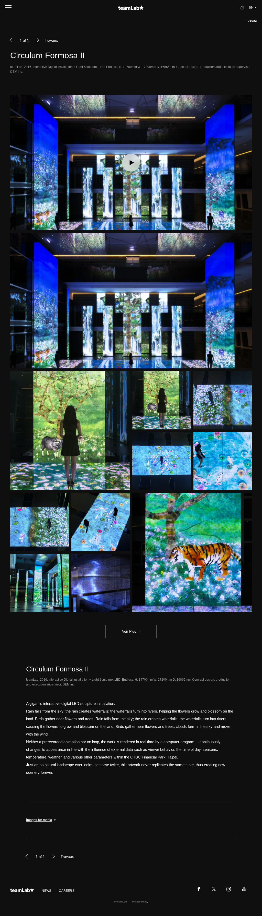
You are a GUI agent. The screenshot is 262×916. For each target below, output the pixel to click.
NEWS (46, 891)
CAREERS (66, 891)
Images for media (39, 820)
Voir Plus (129, 631)
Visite (252, 21)
